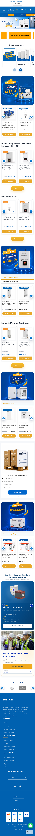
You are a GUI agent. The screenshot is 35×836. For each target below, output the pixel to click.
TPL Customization (9, 757)
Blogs (5, 764)
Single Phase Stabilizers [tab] (10, 281)
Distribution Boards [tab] (9, 403)
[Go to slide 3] (18, 27)
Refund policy (17, 826)
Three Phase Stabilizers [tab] (10, 277)
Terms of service (18, 829)
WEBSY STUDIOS (23, 824)
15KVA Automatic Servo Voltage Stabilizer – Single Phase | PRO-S (25, 344)
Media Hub (6, 767)
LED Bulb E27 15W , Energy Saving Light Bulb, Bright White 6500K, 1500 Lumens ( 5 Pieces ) (9, 125)
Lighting (6, 743)
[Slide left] (14, 69)
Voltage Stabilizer (8, 740)
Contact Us (7, 726)
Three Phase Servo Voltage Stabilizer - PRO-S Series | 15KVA (8, 303)
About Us (6, 723)
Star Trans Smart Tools (10, 761)
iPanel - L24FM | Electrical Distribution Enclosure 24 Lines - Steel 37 (9, 425)
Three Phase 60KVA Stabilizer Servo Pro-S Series (24, 303)
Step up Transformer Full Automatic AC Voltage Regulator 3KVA (9, 555)
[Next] (31, 117)
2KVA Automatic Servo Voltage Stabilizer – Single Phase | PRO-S (25, 167)
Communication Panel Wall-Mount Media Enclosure (24, 425)
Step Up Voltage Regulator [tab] (11, 534)
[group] (17, 23)
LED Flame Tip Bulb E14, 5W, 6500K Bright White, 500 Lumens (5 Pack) (25, 124)
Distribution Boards (9, 749)
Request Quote (18, 492)
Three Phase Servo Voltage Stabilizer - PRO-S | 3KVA (8, 344)
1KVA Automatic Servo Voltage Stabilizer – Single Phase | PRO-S (8, 167)
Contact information (26, 826)
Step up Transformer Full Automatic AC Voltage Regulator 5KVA (25, 555)
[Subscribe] (25, 777)
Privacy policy (9, 826)
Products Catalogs (9, 732)
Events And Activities (9, 729)
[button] (4, 10)
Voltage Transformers (9, 746)
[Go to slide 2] (16, 27)
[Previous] (3, 117)
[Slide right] (20, 69)
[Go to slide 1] (15, 27)
